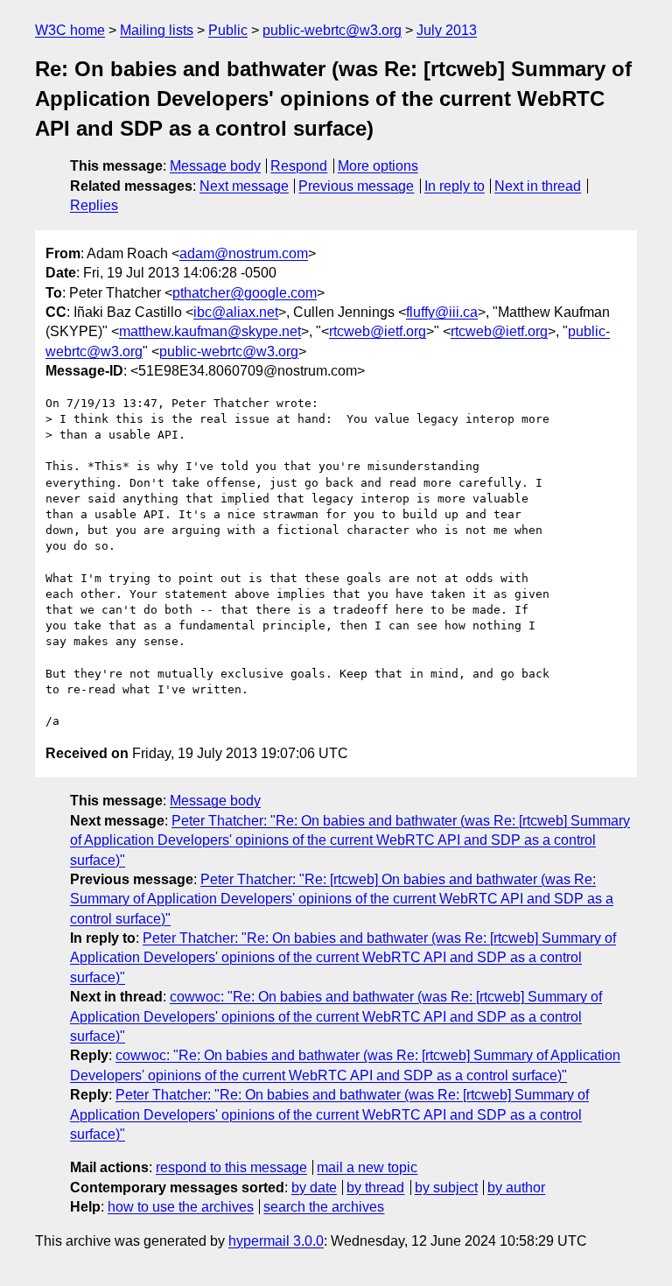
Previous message (356, 186)
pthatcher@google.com (244, 292)
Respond (298, 165)
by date (314, 1187)
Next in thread (537, 186)
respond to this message (231, 1167)
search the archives (323, 1206)
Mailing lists (156, 30)
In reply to (454, 186)
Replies (94, 205)
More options (378, 165)
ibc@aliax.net (235, 312)
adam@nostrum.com (243, 253)
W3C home (70, 30)
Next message (244, 186)
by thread (375, 1187)
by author (516, 1187)
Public (228, 30)
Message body (215, 165)
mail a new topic (367, 1167)
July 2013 (446, 30)
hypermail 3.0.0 (276, 1240)
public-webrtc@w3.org (332, 30)
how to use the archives (181, 1206)
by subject (446, 1187)
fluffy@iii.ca (442, 312)
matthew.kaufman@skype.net (210, 331)
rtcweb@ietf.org (377, 331)
